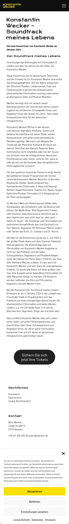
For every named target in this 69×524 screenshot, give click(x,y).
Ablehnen (34, 501)
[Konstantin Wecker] (12, 5)
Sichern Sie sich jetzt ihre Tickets (34, 357)
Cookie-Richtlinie (22, 519)
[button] (63, 453)
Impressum (50, 519)
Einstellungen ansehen (34, 511)
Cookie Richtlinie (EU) (19, 401)
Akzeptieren (34, 491)
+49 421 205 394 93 (18, 435)
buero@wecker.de (38, 435)
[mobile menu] (64, 5)
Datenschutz (37, 519)
